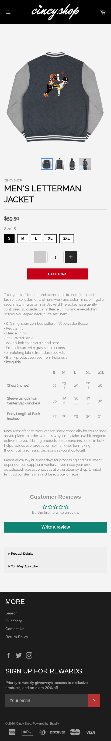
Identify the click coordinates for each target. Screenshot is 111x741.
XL (50, 237)
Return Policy (16, 637)
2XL (66, 237)
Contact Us (14, 629)
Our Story (13, 621)
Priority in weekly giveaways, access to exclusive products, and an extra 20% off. (46, 685)
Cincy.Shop (23, 723)
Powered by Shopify (46, 723)
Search (11, 613)
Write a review (55, 527)
